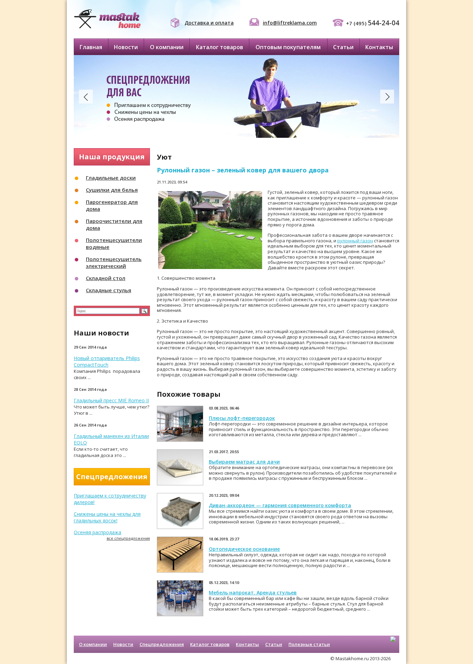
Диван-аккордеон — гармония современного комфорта (280, 505)
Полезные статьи (309, 644)
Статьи (343, 47)
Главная (91, 47)
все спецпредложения (128, 538)
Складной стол (105, 278)
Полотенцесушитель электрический (114, 262)
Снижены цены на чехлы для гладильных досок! (107, 517)
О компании (167, 47)
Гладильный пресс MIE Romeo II (111, 400)
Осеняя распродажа (97, 532)
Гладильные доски (111, 177)
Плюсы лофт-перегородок (242, 418)
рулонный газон (355, 240)
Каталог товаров (219, 47)
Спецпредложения (162, 644)
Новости (126, 47)
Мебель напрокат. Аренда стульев (253, 592)
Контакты (379, 47)
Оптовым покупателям (288, 47)
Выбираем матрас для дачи (244, 461)
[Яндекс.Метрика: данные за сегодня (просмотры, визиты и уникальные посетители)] (393, 645)
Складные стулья (108, 290)
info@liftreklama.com (290, 22)
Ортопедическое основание (244, 549)
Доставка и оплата (209, 22)
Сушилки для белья (112, 189)
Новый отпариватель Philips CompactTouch (107, 361)
